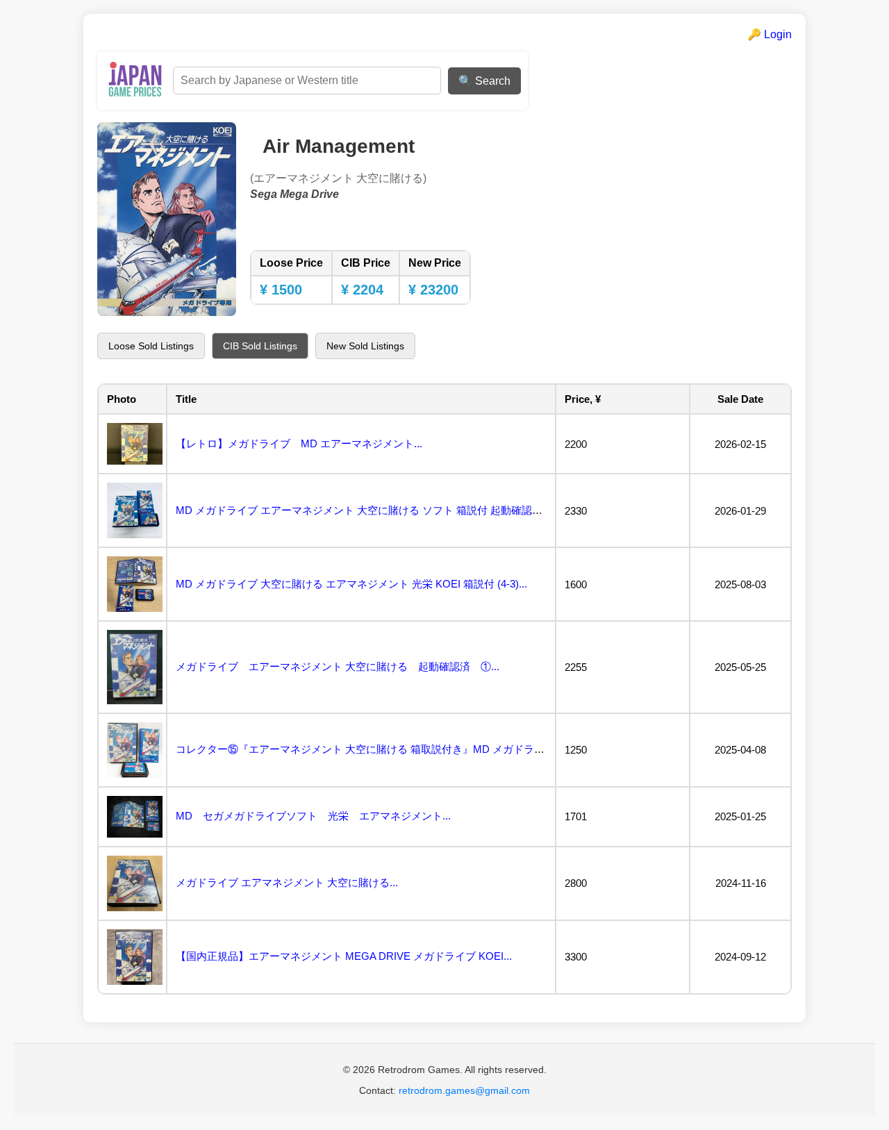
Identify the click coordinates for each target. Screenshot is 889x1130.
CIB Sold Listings (260, 345)
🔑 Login (769, 34)
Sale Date (740, 399)
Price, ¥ (583, 399)
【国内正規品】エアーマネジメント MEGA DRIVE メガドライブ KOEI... (344, 956)
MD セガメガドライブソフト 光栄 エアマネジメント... (313, 816)
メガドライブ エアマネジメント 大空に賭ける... (287, 882)
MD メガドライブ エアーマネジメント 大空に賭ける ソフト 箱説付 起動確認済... (363, 510)
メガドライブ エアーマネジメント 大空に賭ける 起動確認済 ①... (337, 666)
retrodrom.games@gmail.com (464, 1090)
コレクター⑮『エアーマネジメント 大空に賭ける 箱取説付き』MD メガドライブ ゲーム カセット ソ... (415, 749)
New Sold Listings (365, 345)
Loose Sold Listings (151, 345)
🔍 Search (484, 81)
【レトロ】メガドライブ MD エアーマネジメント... (299, 443)
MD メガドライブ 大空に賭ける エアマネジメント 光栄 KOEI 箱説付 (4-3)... (351, 584)
